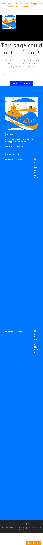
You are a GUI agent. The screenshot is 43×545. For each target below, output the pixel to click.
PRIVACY (30, 524)
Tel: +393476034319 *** (25, 6)
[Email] (27, 9)
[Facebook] (16, 9)
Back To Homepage (21, 83)
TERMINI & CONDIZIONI (18, 524)
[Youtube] (20, 9)
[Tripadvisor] (24, 9)
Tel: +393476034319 (14, 146)
